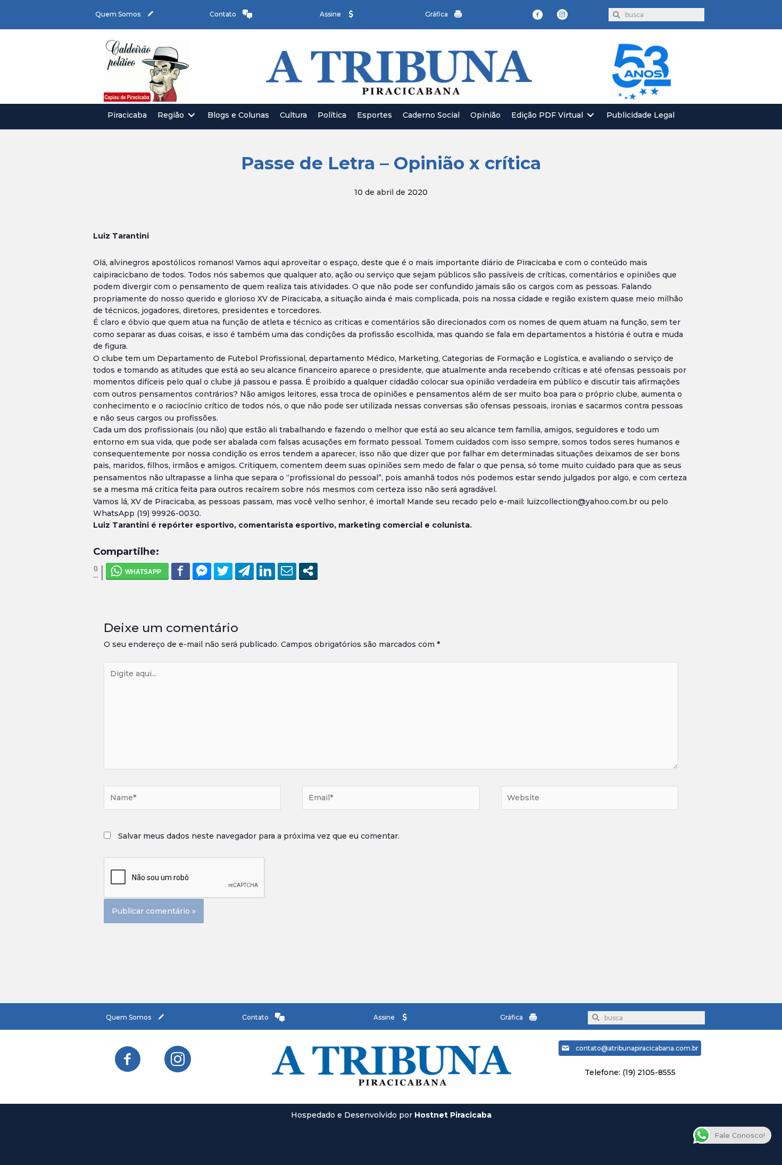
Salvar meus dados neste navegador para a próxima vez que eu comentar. (259, 836)
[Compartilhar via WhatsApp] (137, 571)
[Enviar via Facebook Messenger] (202, 571)
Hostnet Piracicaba (453, 1115)
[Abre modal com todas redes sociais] (308, 571)
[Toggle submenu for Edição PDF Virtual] (590, 115)
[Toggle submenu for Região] (191, 115)
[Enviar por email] (287, 571)
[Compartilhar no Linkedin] (265, 571)
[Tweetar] (223, 571)
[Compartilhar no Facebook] (180, 571)
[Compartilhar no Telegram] (244, 571)
